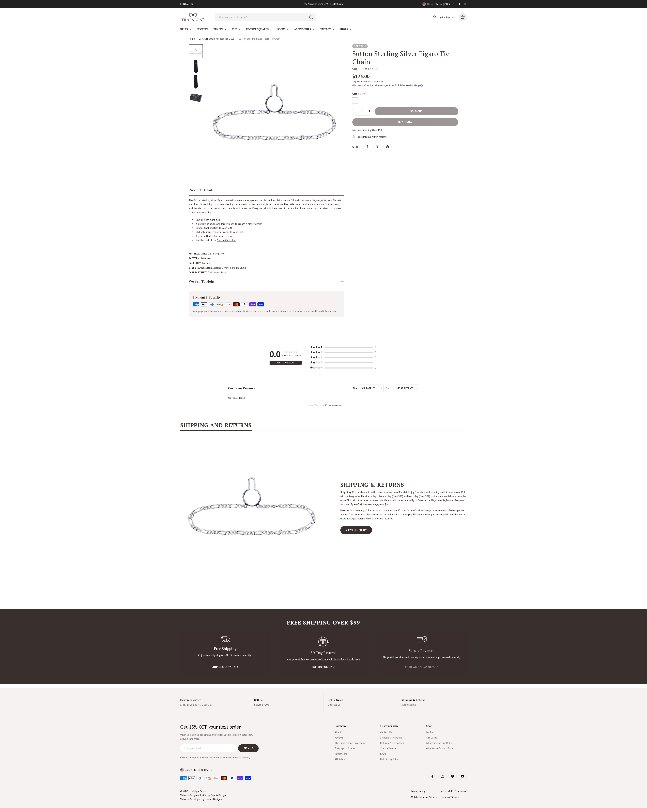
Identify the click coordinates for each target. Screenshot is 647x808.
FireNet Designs (213, 799)
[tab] (216, 426)
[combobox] (265, 17)
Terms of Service (450, 797)
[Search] (311, 17)
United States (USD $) (439, 4)
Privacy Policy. (243, 757)
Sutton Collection (226, 240)
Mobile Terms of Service (424, 797)
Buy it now (405, 121)
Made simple (409, 704)
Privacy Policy (418, 791)
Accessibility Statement (454, 791)
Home (192, 38)
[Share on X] (377, 147)
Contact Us (334, 704)
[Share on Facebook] (367, 147)
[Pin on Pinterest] (387, 147)
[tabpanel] (323, 507)
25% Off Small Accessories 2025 (217, 38)
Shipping (356, 81)
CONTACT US (187, 4)
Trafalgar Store (197, 791)
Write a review (285, 362)
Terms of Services (222, 757)
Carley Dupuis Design (214, 795)
